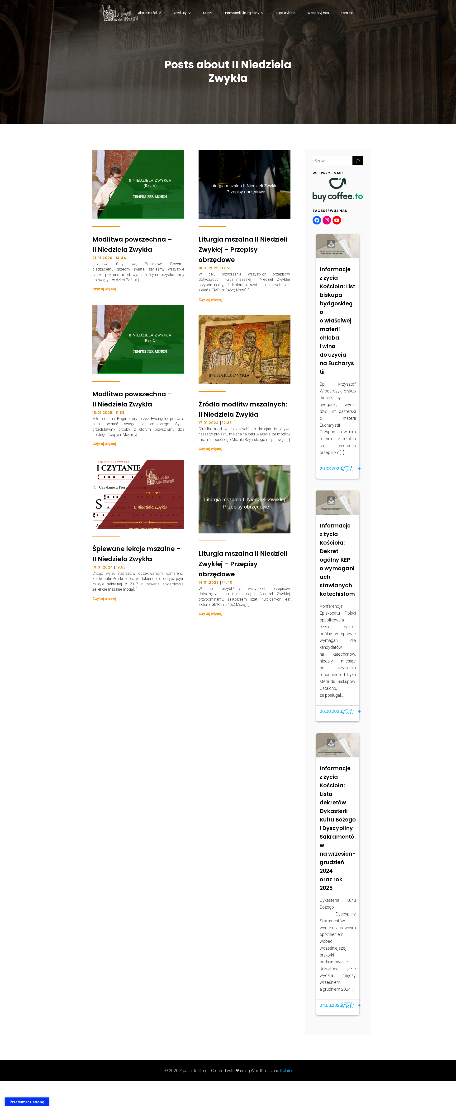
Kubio (286, 1070)
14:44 (121, 258)
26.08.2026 (331, 468)
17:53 (227, 268)
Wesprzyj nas (318, 12)
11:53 (120, 412)
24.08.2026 (331, 1005)
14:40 (227, 582)
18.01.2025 (208, 268)
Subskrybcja (285, 12)
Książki (208, 12)
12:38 (227, 422)
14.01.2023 (209, 582)
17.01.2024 (209, 422)
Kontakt (347, 12)
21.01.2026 (102, 258)
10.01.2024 (102, 567)
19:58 (121, 567)
